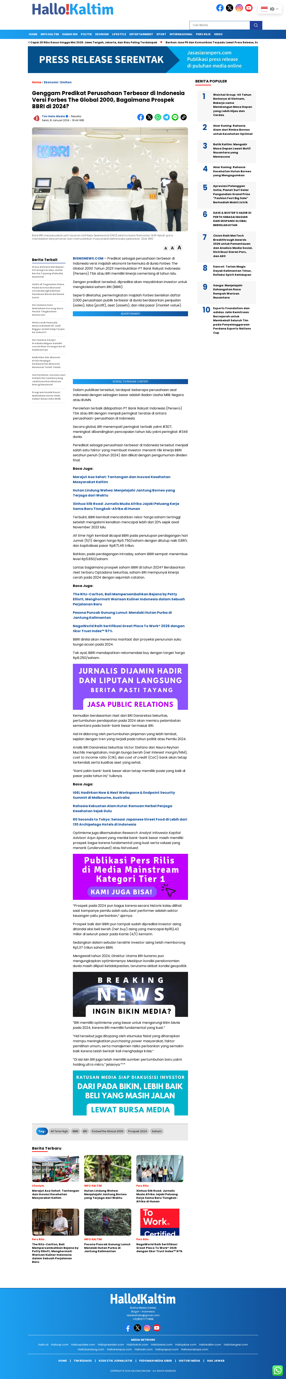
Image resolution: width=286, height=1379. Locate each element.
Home (33, 34)
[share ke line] (176, 119)
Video (218, 34)
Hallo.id (43, 1345)
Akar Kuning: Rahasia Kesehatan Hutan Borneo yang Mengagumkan (232, 171)
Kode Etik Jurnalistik (115, 1361)
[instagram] (240, 10)
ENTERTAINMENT (141, 34)
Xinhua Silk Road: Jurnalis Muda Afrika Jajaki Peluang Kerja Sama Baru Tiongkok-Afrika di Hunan (126, 506)
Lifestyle (119, 34)
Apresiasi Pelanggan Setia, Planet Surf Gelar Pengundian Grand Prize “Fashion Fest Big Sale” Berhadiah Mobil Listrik (231, 194)
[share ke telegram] (167, 119)
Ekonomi (102, 34)
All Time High (59, 1131)
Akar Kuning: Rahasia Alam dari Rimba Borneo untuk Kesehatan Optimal (233, 130)
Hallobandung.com (91, 1349)
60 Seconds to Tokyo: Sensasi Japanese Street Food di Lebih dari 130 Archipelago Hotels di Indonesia (130, 822)
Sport (161, 34)
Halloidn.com (144, 1349)
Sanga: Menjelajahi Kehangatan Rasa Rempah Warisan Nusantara (227, 291)
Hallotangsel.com (236, 1345)
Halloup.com (59, 1345)
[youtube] (249, 10)
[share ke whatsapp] (159, 119)
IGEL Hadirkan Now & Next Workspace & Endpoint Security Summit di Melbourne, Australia (124, 795)
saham (157, 1131)
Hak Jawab (215, 1361)
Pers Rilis (203, 34)
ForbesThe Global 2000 (107, 1131)
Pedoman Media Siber (155, 1361)
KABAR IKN (69, 34)
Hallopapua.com (166, 1349)
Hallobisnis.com (162, 1345)
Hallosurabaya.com (194, 1349)
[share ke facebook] (141, 119)
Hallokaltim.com (210, 1345)
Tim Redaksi (83, 1361)
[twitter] (230, 10)
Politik (86, 34)
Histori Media (189, 1361)
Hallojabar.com (185, 1345)
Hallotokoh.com (137, 1345)
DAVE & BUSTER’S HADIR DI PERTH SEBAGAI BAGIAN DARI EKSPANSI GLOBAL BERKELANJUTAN (232, 219)
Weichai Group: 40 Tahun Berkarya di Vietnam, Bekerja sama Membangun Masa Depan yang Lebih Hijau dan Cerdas (232, 105)
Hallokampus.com (119, 1349)
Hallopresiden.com (111, 1345)
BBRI (75, 1131)
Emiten (66, 82)
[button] (165, 248)
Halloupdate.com (83, 1345)
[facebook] (220, 10)
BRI (85, 1131)
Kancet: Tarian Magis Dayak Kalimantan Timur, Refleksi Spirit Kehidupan (232, 271)
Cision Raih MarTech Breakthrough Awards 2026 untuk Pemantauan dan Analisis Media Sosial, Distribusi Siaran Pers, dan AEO (233, 246)
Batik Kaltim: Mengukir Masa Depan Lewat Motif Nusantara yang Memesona (232, 150)
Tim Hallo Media (53, 116)
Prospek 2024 (137, 1131)
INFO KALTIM (50, 34)
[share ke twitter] (150, 119)
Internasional (181, 34)
